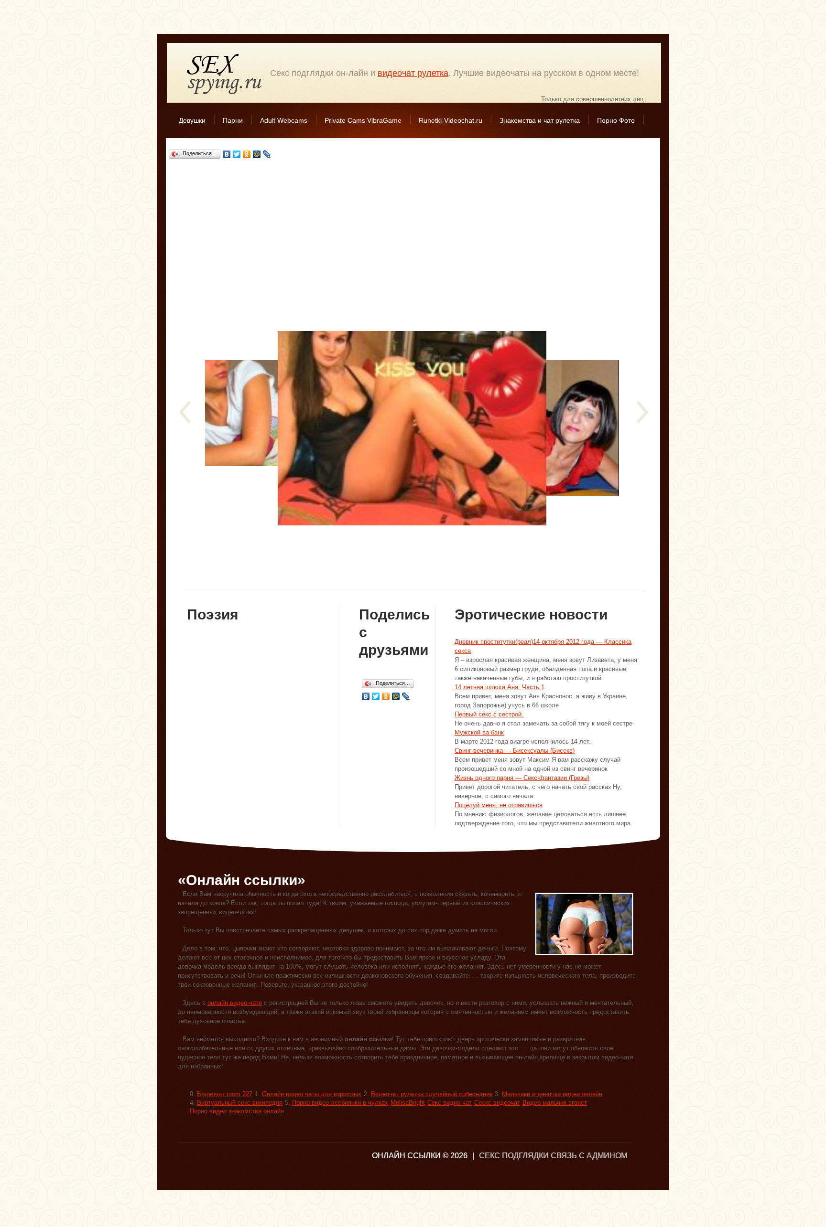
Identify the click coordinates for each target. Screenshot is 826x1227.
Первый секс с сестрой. (489, 714)
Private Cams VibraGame (363, 120)
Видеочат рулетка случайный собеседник (431, 1094)
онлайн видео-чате (234, 1002)
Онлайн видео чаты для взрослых (311, 1094)
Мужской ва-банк (479, 732)
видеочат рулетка (413, 73)
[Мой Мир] (257, 154)
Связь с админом (589, 1156)
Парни (233, 120)
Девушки (192, 120)
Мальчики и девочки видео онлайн (552, 1094)
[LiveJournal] (267, 154)
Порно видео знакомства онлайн (237, 1111)
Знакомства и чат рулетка (540, 120)
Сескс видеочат (497, 1102)
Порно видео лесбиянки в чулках (340, 1102)
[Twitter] (237, 154)
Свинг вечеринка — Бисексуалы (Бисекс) (515, 750)
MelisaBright (408, 1102)
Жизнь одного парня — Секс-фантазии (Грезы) (522, 777)
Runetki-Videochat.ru (450, 120)
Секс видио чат (449, 1102)
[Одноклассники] (247, 154)
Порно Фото (616, 120)
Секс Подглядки (224, 74)
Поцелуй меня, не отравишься (499, 805)
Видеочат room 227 (224, 1094)
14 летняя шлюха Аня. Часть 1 (499, 687)
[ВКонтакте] (227, 154)
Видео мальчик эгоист (554, 1102)
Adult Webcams (283, 120)
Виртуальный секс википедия (240, 1102)
